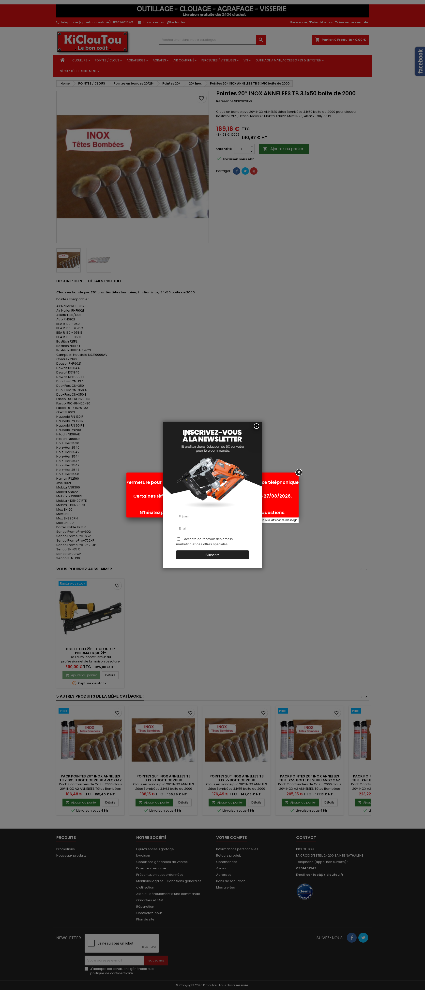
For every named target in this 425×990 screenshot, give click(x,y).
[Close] (298, 472)
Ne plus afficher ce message (279, 520)
